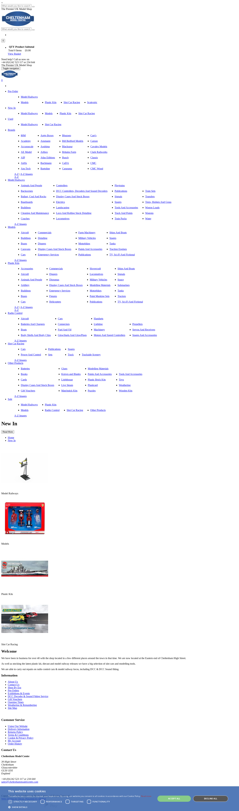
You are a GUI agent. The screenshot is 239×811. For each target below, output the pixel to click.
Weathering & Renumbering (22, 705)
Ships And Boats (118, 232)
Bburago (66, 135)
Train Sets (150, 191)
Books (24, 374)
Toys (121, 379)
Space (121, 279)
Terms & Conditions (18, 735)
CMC (93, 163)
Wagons (149, 213)
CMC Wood (96, 168)
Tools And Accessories (126, 207)
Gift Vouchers (28, 390)
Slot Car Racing (72, 102)
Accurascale (27, 146)
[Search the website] (33, 29)
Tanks (112, 243)
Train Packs (121, 218)
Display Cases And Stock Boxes (72, 196)
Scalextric (92, 102)
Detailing (42, 238)
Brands (11, 130)
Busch (65, 157)
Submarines (124, 285)
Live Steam (67, 385)
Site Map (12, 708)
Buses (24, 243)
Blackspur (67, 146)
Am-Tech (26, 168)
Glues (64, 368)
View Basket (14, 53)
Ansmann (45, 141)
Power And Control (31, 354)
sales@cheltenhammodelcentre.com (19, 781)
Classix (94, 157)
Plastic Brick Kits (97, 379)
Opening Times (16, 702)
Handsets (98, 318)
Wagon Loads (152, 207)
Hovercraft (95, 268)
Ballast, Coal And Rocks (33, 196)
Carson (94, 141)
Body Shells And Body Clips (36, 335)
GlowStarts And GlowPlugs (72, 335)
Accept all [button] (174, 798)
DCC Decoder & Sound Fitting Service (28, 696)
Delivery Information (18, 729)
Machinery (99, 329)
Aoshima (45, 146)
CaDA (65, 163)
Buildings (26, 207)
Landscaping (62, 207)
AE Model (26, 152)
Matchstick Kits (69, 390)
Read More (8, 432)
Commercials (44, 232)
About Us (13, 681)
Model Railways (29, 96)
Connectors (64, 324)
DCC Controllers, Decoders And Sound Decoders (81, 191)
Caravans (25, 249)
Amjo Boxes (46, 135)
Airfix (24, 163)
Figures (53, 296)
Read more (146, 796)
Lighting (98, 324)
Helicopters (55, 301)
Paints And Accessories (90, 249)
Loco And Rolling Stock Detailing (73, 213)
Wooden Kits (125, 390)
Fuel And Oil (64, 329)
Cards (24, 379)
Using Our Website (17, 726)
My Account (14, 740)
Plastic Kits (50, 102)
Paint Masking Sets (99, 296)
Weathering (125, 385)
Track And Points (124, 213)
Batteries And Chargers (33, 324)
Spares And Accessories (144, 335)
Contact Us (13, 684)
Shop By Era (14, 687)
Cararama (67, 168)
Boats (24, 329)
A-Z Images (26, 174)
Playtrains (120, 185)
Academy (26, 141)
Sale (10, 399)
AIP (23, 157)
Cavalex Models (98, 146)
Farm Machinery (86, 232)
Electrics (60, 202)
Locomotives (62, 218)
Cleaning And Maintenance (35, 213)
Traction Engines (118, 249)
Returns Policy (15, 732)
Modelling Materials (100, 285)
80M (23, 135)
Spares (118, 202)
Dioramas (54, 279)
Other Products (15, 363)
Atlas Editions (47, 157)
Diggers (42, 243)
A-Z (16, 174)
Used (10, 119)
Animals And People (31, 185)
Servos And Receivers (143, 329)
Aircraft (25, 232)
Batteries (25, 368)
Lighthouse (67, 379)
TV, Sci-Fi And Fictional (122, 254)
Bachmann (46, 163)
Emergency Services (48, 254)
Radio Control (15, 313)
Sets (50, 354)
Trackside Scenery (91, 354)
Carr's (93, 135)
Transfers (150, 196)
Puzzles (92, 390)
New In (12, 107)
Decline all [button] (210, 798)
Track (71, 354)
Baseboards (27, 202)
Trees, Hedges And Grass (158, 202)
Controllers (61, 185)
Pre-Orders (13, 690)
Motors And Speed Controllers (109, 335)
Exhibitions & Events (19, 693)
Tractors (122, 296)
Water (148, 218)
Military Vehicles (87, 238)
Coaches (25, 218)
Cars (23, 254)
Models (24, 102)
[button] (3, 40)
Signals (118, 196)
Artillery (25, 285)
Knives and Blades (71, 374)
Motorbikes (84, 243)
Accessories (27, 268)
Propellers (137, 324)
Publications (121, 191)
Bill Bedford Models (72, 141)
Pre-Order (13, 91)
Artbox (44, 152)
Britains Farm (69, 152)
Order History (15, 743)
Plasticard (93, 385)
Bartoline (45, 168)
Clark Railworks (98, 152)
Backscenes (27, 191)
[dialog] (119, 798)
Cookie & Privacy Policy (20, 737)
